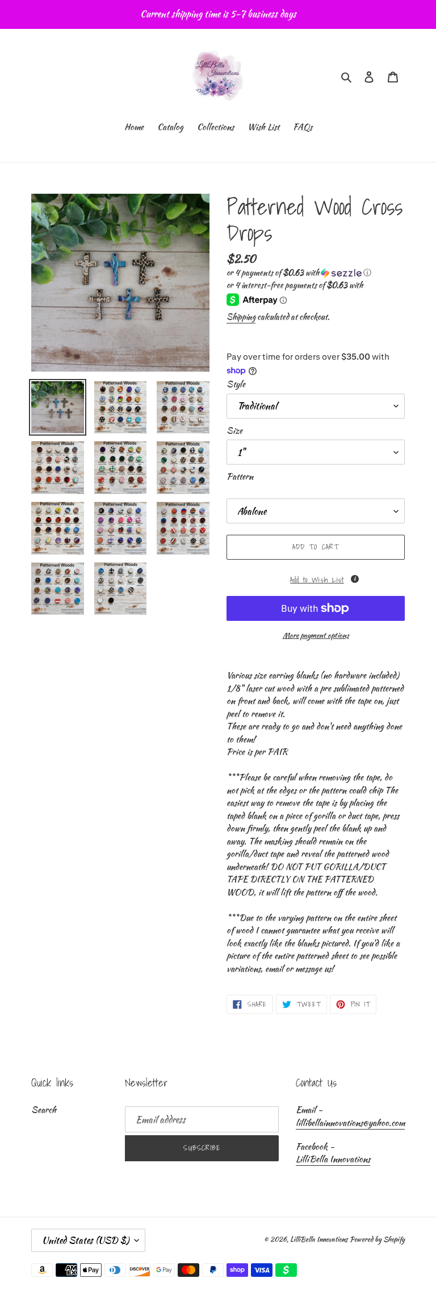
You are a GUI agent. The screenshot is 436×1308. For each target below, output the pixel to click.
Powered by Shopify (377, 1239)
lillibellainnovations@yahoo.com (350, 1123)
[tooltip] (355, 579)
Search (43, 1110)
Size (234, 430)
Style (236, 384)
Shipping (241, 316)
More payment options (316, 635)
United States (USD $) (85, 1240)
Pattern (240, 476)
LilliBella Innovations (333, 1159)
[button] (299, 272)
